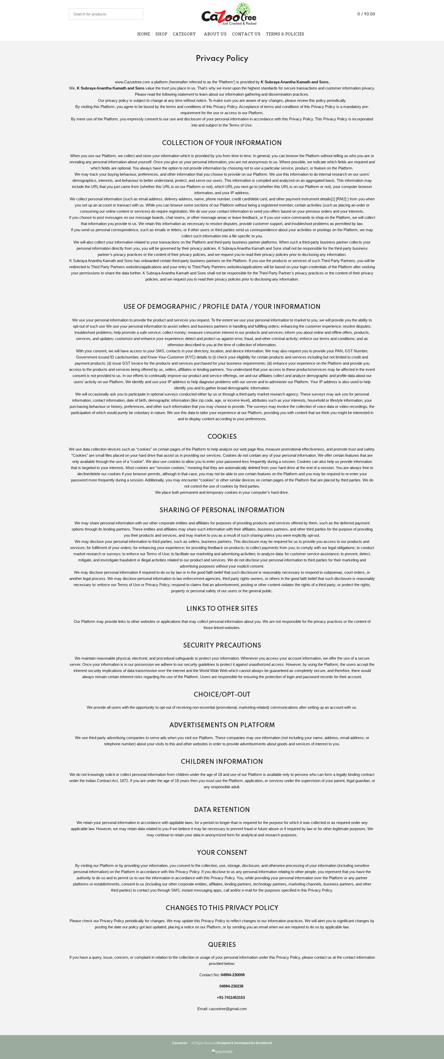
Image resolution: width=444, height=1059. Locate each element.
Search (136, 14)
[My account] (344, 14)
